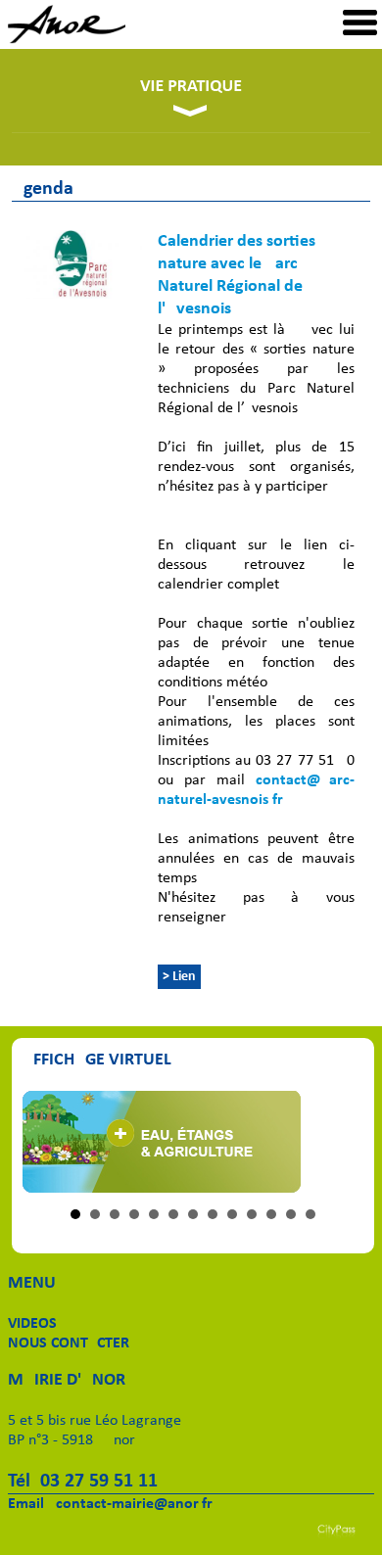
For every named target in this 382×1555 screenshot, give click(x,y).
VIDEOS (32, 1324)
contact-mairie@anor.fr (134, 1504)
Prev (48, 1141)
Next (338, 1141)
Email (26, 1504)
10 (252, 1214)
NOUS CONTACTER (68, 1343)
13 (310, 1214)
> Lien (179, 976)
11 (271, 1214)
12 (291, 1214)
